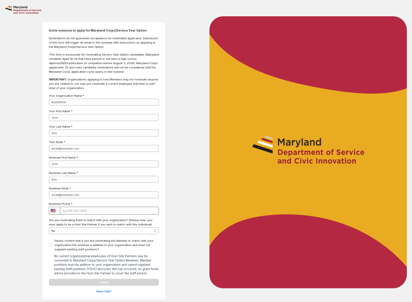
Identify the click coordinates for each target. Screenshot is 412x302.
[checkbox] (51, 245)
